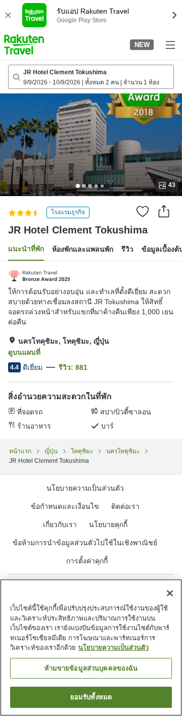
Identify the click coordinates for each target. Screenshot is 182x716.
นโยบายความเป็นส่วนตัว (113, 647)
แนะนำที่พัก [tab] (26, 249)
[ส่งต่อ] (164, 211)
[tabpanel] (91, 350)
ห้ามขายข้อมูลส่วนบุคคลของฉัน (91, 668)
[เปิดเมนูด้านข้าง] (170, 44)
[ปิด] (170, 593)
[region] (91, 647)
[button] (24, 44)
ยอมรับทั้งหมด (91, 697)
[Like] (142, 211)
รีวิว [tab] (127, 249)
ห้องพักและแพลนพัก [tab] (82, 249)
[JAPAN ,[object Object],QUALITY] (39, 275)
